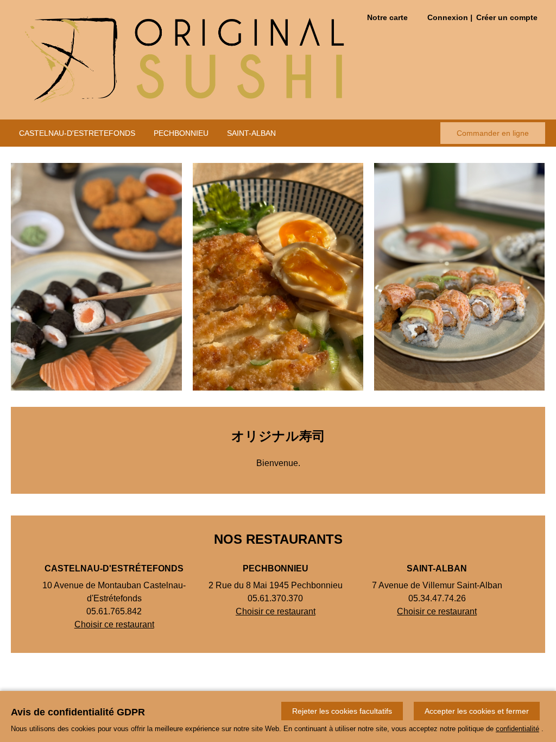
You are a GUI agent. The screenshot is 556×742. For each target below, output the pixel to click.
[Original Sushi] (184, 59)
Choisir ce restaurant (114, 624)
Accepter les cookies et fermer (477, 711)
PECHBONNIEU (181, 133)
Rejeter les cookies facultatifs (342, 711)
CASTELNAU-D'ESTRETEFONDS (77, 133)
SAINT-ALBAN (251, 133)
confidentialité (517, 729)
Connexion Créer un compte (482, 17)
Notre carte (387, 17)
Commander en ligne (493, 133)
